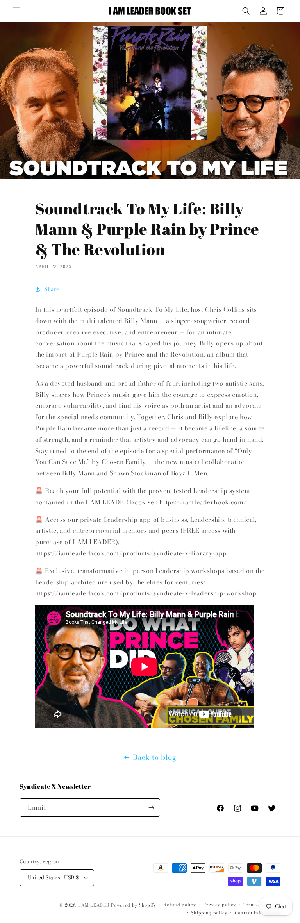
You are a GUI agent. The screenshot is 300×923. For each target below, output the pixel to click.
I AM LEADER (94, 905)
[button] (16, 11)
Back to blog (155, 757)
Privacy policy (219, 905)
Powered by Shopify (133, 905)
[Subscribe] (151, 807)
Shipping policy (209, 913)
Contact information (257, 913)
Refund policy (179, 905)
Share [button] (51, 289)
